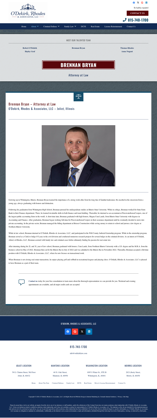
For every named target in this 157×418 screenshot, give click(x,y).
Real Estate (88, 383)
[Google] (142, 3)
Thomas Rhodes (127, 47)
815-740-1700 (78, 346)
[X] (138, 3)
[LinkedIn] (146, 3)
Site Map (126, 397)
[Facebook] (134, 3)
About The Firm (44, 383)
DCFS (79, 383)
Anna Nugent (127, 51)
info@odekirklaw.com (78, 353)
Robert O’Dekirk (30, 47)
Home (34, 383)
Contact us (33, 281)
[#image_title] (28, 11)
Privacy (120, 397)
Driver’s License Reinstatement (105, 383)
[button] (38, 26)
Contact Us (121, 383)
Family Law (70, 383)
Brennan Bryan (78, 47)
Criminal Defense (58, 383)
